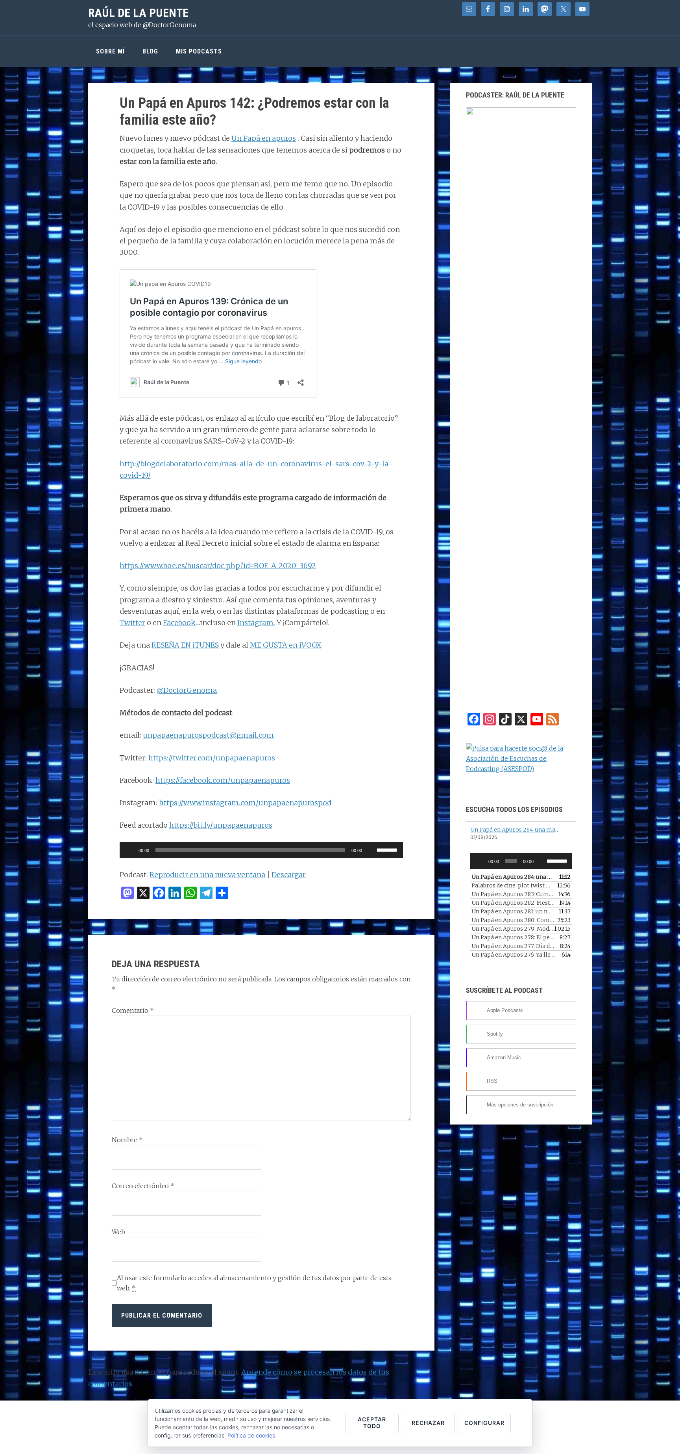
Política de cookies (251, 1435)
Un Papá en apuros (263, 138)
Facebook (179, 622)
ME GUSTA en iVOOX (286, 645)
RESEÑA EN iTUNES (185, 645)
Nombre (127, 1140)
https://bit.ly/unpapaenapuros (220, 825)
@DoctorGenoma (187, 690)
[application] (261, 850)
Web (118, 1232)
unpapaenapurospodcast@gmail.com (208, 735)
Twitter (132, 622)
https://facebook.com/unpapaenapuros (222, 780)
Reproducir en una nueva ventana (207, 874)
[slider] (388, 849)
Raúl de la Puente (138, 13)
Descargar (289, 874)
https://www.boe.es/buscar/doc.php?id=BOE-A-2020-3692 (218, 565)
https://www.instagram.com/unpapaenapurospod (245, 802)
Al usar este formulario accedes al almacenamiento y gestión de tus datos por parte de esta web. (254, 1283)
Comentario (133, 1010)
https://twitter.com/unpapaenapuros (211, 757)
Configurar (484, 1422)
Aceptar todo (372, 1422)
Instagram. (256, 622)
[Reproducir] (130, 850)
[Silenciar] (371, 850)
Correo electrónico (143, 1186)
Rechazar (428, 1422)
